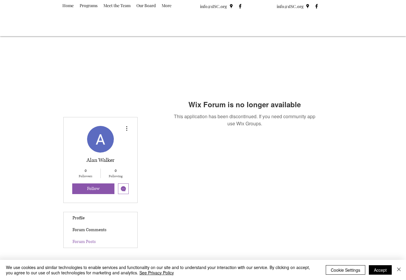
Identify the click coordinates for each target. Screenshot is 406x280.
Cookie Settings (345, 270)
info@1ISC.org (213, 6)
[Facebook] (240, 6)
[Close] (398, 270)
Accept (380, 270)
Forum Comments (89, 230)
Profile (79, 218)
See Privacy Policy (156, 273)
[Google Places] (231, 6)
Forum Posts (84, 241)
